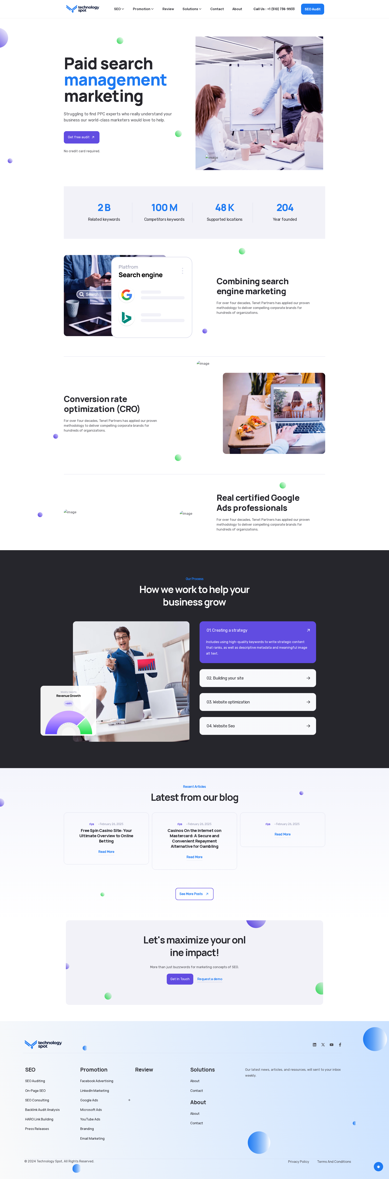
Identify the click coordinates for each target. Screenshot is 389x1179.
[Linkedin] (314, 1045)
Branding (87, 1129)
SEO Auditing (35, 1081)
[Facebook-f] (340, 1045)
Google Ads (89, 1100)
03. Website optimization (228, 702)
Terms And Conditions (334, 1162)
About (237, 9)
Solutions (190, 9)
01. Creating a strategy (227, 630)
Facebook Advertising (96, 1081)
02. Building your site (225, 678)
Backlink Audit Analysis (42, 1110)
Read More (106, 852)
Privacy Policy (298, 1162)
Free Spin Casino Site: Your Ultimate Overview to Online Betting (106, 836)
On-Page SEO (35, 1091)
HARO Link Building (39, 1119)
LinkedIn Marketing (94, 1091)
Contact (217, 9)
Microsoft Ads (91, 1110)
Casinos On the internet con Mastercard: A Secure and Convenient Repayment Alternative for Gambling (194, 838)
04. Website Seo (221, 725)
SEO (117, 9)
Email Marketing (92, 1138)
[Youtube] (331, 1045)
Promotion (141, 9)
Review (168, 9)
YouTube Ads (90, 1119)
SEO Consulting (37, 1100)
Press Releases (37, 1129)
